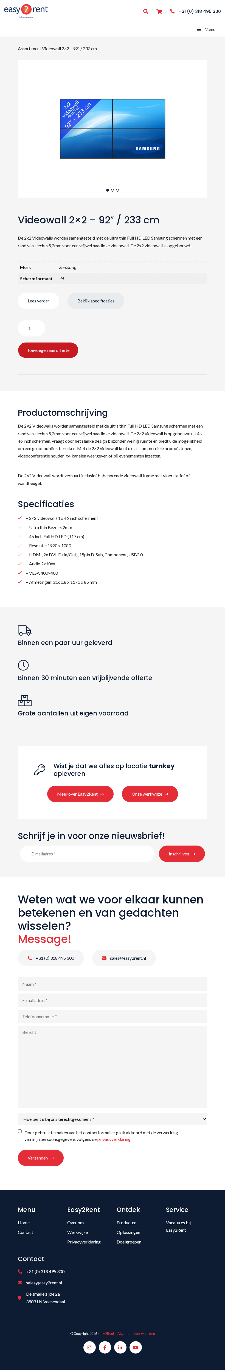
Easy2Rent (106, 1333)
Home (24, 1222)
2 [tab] (112, 190)
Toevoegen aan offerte (48, 350)
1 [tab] (107, 190)
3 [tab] (117, 190)
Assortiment (29, 48)
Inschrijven (179, 853)
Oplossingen (128, 1232)
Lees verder (38, 300)
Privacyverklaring (84, 1241)
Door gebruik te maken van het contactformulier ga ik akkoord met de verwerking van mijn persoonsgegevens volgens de (101, 1136)
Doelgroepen (129, 1241)
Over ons (75, 1222)
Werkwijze (77, 1232)
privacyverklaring (114, 1139)
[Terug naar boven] (214, 1359)
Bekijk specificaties (95, 300)
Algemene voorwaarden (136, 1333)
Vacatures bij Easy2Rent (178, 1226)
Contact (25, 1232)
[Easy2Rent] (26, 10)
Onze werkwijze (147, 793)
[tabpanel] (112, 129)
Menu (209, 29)
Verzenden (38, 1157)
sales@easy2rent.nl (127, 958)
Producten (126, 1222)
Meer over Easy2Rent (77, 793)
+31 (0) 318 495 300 (54, 958)
